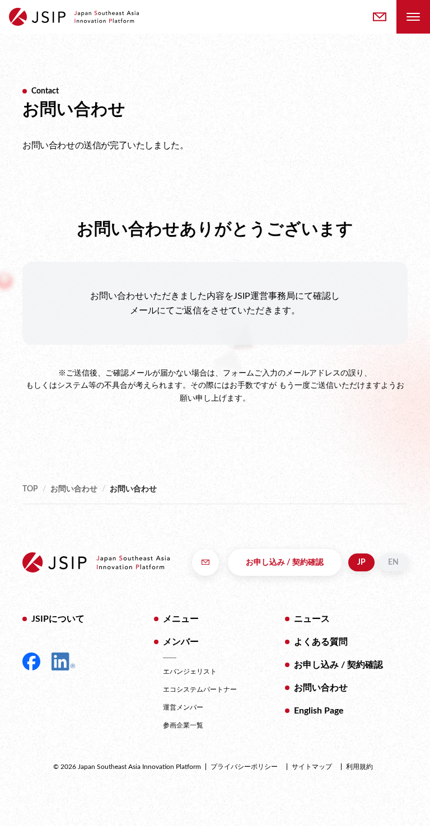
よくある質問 (321, 641)
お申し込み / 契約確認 (285, 562)
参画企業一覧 (183, 725)
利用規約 (359, 766)
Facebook (31, 661)
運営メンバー (183, 707)
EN (393, 562)
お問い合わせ (73, 489)
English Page (319, 710)
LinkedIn (63, 661)
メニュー (181, 618)
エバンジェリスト (190, 671)
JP (361, 562)
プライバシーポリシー (244, 766)
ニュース (312, 618)
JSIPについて (58, 618)
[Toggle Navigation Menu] (413, 17)
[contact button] (379, 17)
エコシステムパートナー (200, 689)
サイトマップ (312, 766)
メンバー (181, 641)
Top (30, 489)
